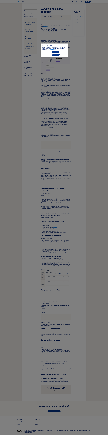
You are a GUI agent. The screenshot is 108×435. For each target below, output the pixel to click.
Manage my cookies (44, 51)
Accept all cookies (55, 54)
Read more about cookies (52, 49)
